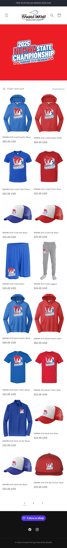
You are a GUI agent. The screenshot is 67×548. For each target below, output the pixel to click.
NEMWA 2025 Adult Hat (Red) (46, 433)
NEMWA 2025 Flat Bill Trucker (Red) (49, 482)
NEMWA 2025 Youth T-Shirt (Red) (47, 189)
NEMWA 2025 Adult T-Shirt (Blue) (16, 390)
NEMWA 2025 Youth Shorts (13, 284)
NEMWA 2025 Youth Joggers (45, 284)
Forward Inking (28, 542)
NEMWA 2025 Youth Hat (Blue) (15, 232)
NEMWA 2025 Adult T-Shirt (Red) (47, 390)
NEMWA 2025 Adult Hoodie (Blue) (16, 338)
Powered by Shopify (44, 542)
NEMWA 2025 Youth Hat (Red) (46, 232)
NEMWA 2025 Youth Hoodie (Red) (48, 138)
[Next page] (42, 503)
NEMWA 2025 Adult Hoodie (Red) (47, 338)
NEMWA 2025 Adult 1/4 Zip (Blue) (16, 441)
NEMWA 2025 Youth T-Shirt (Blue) (16, 189)
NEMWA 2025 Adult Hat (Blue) (14, 484)
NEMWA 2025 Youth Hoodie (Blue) (16, 137)
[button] (6, 15)
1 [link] (24, 503)
